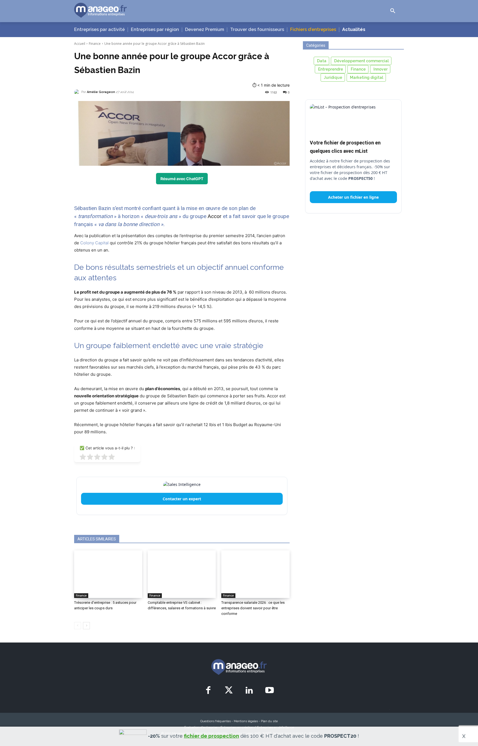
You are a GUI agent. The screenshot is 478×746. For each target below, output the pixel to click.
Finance (95, 43)
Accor (215, 216)
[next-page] (86, 625)
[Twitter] (229, 691)
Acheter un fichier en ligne (353, 197)
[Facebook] (208, 691)
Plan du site (269, 721)
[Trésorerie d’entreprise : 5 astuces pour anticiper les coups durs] (108, 574)
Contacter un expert (182, 498)
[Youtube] (269, 691)
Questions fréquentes (215, 721)
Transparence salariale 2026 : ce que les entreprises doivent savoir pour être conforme (253, 608)
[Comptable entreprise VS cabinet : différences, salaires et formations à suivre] (182, 574)
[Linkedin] (249, 691)
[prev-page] (77, 625)
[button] (393, 11)
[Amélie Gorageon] (77, 92)
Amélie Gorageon (101, 92)
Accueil (79, 43)
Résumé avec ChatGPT (181, 178)
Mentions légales (246, 721)
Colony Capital (94, 242)
